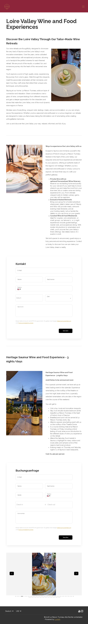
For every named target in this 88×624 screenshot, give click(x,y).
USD (17, 611)
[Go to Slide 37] (73, 596)
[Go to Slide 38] (29, 597)
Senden (65, 331)
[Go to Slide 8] (26, 596)
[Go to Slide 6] (23, 596)
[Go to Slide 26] (55, 596)
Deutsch (8, 611)
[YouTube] (79, 611)
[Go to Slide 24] (52, 596)
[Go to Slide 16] (39, 596)
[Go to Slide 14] (36, 596)
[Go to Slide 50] (48, 597)
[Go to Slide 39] (30, 597)
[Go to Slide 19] (44, 596)
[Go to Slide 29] (60, 596)
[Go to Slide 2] (17, 596)
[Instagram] (82, 611)
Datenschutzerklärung (64, 321)
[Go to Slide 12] (33, 596)
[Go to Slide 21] (47, 596)
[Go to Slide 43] (37, 597)
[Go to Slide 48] (45, 597)
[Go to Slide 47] (43, 597)
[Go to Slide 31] (63, 596)
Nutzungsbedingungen (25, 323)
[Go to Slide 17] (41, 596)
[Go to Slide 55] (56, 597)
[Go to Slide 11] (31, 596)
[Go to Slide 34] (68, 596)
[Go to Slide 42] (35, 597)
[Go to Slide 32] (65, 596)
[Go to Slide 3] (18, 596)
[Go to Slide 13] (34, 596)
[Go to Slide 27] (57, 596)
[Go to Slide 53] (53, 597)
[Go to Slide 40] (32, 597)
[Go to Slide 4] (20, 596)
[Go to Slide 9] (28, 596)
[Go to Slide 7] (25, 596)
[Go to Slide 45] (40, 597)
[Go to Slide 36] (71, 596)
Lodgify (57, 619)
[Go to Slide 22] (49, 596)
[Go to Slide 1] (15, 596)
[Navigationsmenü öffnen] (83, 7)
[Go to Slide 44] (38, 597)
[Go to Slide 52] (51, 597)
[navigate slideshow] (12, 573)
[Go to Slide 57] (59, 597)
